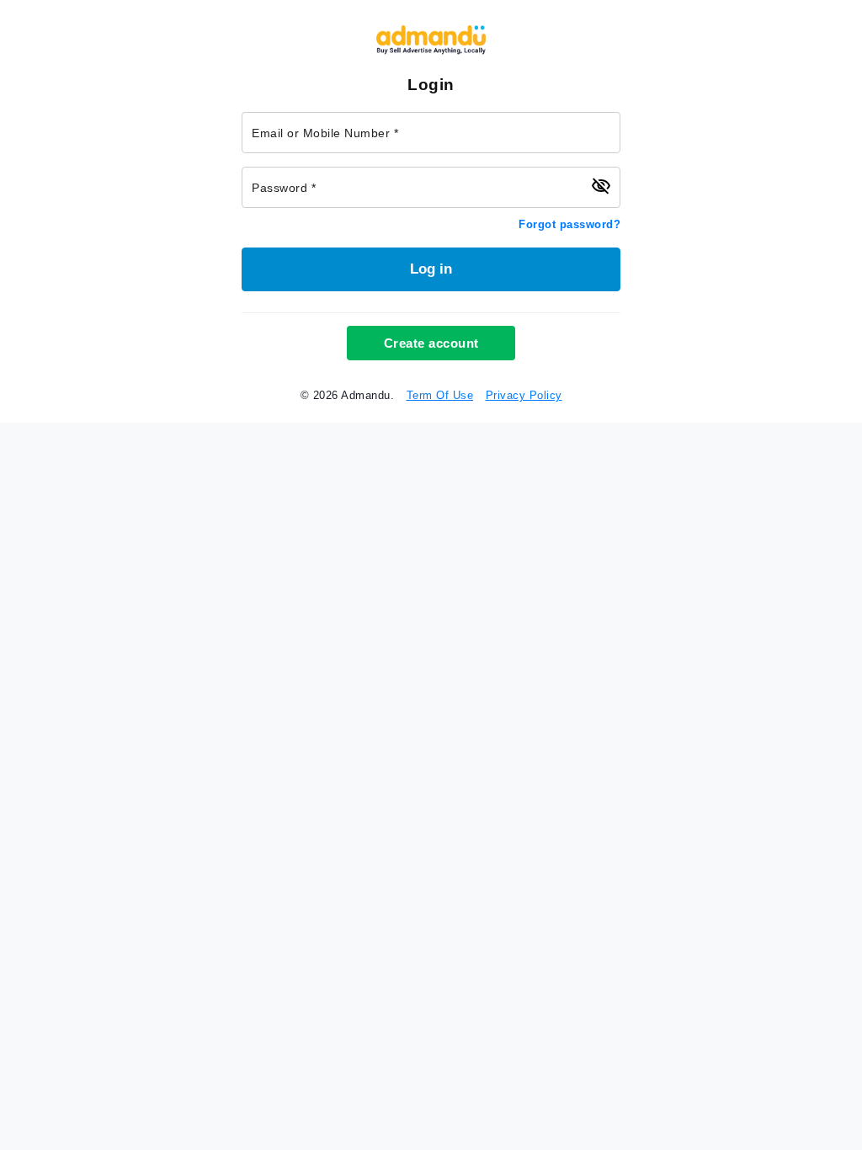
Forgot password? (569, 224)
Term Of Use (440, 395)
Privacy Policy (524, 395)
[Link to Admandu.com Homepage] (431, 51)
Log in (431, 269)
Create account (431, 343)
